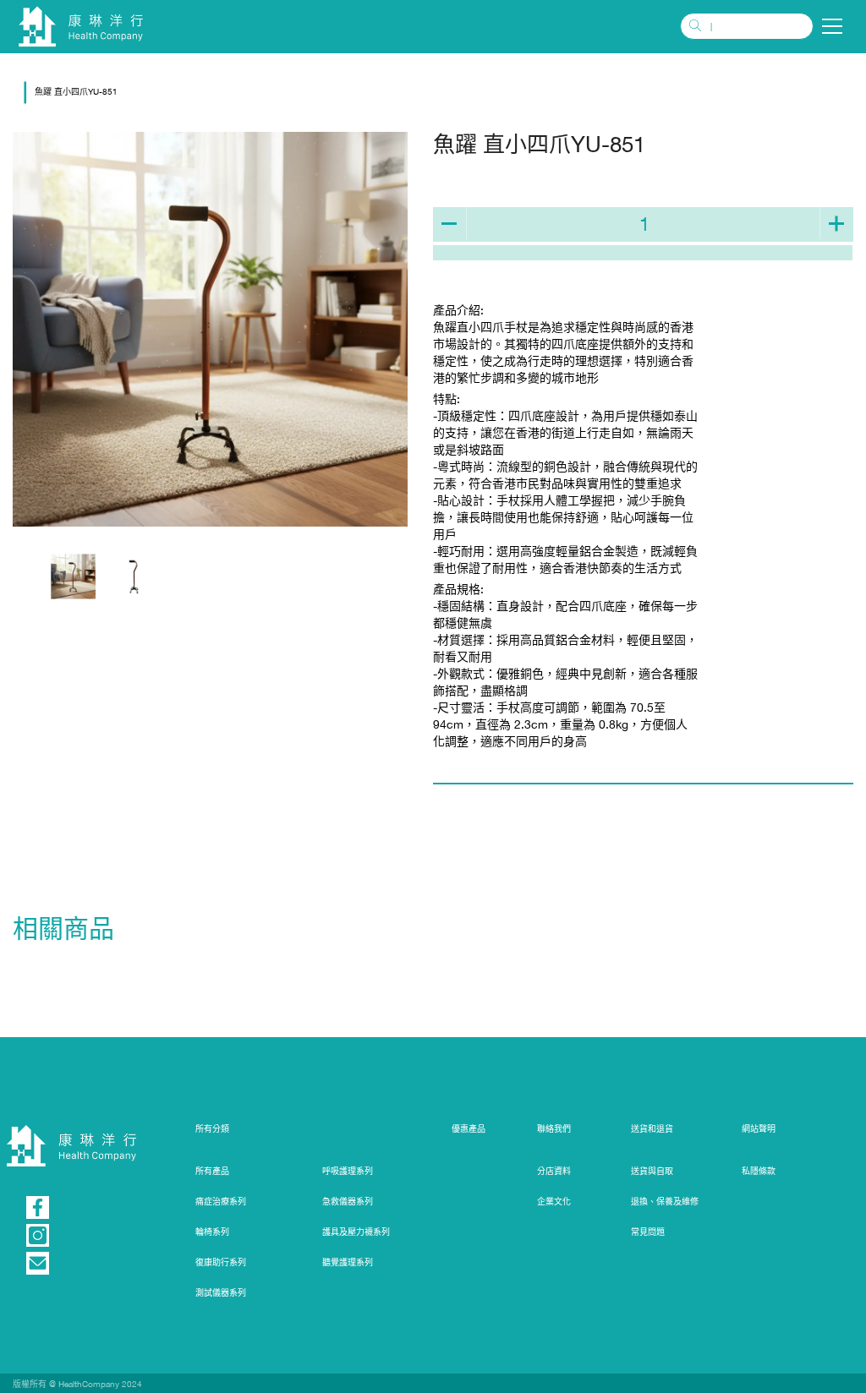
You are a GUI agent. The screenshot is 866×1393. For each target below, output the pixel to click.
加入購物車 (642, 252)
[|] (747, 26)
